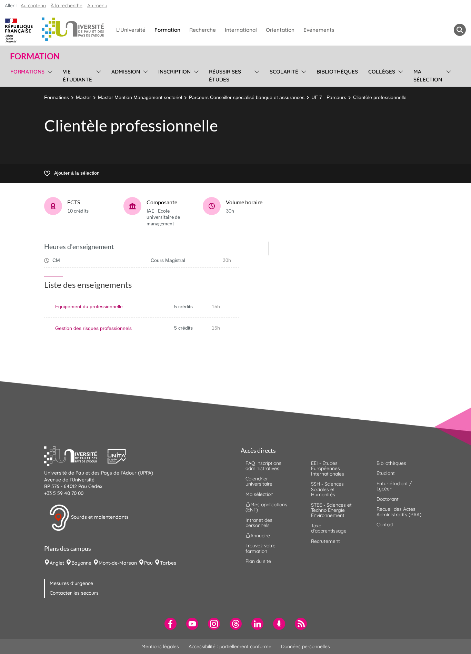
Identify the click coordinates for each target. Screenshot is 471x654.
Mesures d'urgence (71, 583)
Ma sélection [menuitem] (427, 75)
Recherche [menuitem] (202, 30)
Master (83, 97)
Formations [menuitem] (27, 71)
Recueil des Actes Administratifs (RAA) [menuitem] (399, 511)
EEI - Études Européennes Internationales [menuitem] (327, 468)
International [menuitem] (241, 30)
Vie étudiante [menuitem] (77, 75)
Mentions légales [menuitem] (160, 646)
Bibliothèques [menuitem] (337, 71)
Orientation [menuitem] (280, 30)
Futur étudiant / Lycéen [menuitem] (394, 486)
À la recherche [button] (66, 5)
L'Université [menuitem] (131, 30)
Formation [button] (35, 56)
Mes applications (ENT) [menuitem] (266, 507)
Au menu (97, 5)
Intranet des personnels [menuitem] (258, 522)
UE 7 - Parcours (328, 97)
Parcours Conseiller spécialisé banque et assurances (246, 97)
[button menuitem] (460, 30)
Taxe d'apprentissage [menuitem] (329, 528)
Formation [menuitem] (167, 30)
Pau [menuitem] (148, 563)
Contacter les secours (74, 593)
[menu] (49, 75)
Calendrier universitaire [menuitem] (258, 481)
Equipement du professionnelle (89, 306)
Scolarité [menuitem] (284, 71)
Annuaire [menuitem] (260, 536)
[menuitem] (170, 623)
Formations (56, 97)
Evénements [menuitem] (318, 30)
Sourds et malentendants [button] (99, 517)
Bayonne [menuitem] (81, 563)
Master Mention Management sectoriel (140, 97)
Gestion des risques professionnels (93, 328)
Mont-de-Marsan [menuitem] (118, 563)
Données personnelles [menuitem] (305, 646)
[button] (76, 455)
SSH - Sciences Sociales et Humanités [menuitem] (327, 489)
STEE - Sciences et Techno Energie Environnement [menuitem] (331, 510)
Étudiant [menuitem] (386, 473)
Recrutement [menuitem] (325, 541)
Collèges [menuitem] (381, 71)
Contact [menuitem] (385, 524)
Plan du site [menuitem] (258, 561)
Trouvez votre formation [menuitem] (260, 548)
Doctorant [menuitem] (388, 499)
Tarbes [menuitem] (168, 563)
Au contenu (33, 5)
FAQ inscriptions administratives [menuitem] (263, 465)
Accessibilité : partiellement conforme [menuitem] (230, 646)
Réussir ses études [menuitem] (225, 75)
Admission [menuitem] (125, 71)
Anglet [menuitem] (57, 563)
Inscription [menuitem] (174, 71)
